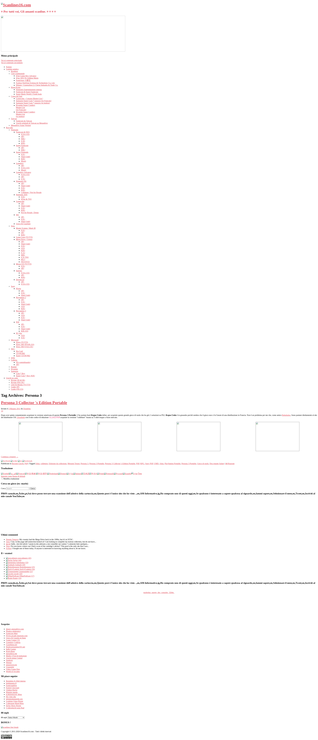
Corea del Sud (16, 96)
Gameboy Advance (23, 172)
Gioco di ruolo (203, 464)
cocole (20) (17, 574)
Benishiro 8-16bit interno (16, 681)
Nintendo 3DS (21, 195)
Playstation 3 (21, 311)
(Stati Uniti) (25, 157)
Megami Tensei (74, 464)
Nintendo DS (21, 181)
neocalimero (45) (24, 558)
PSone (18, 289)
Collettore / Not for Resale (31, 192)
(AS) (23, 248)
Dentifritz (27, 409)
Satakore (9, 660)
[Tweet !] (315, 29)
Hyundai (14, 369)
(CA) (23, 253)
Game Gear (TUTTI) (24, 237)
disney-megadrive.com (15, 629)
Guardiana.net (11, 645)
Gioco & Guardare (23, 224)
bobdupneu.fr (11, 683)
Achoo (8, 548)
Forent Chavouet (12, 688)
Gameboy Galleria (13, 642)
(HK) (23, 139)
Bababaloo (286, 415)
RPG (142, 464)
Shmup (9, 663)
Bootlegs (14, 71)
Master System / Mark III (26, 228)
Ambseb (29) (20, 565)
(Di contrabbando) (23, 362)
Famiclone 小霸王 (23, 80)
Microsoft (15, 340)
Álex (8, 546)
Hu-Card (19, 351)
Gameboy (20, 163)
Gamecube (20, 201)
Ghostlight (21, 417)
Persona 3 (84, 464)
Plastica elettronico (13, 631)
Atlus (37, 464)
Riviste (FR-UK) (17, 382)
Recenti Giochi (18, 464)
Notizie (9, 67)
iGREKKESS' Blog (14, 694)
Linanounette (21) (25, 571)
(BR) (23, 255)
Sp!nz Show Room (13, 706)
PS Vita (19, 333)
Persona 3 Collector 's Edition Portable (34, 402)
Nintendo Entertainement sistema (29, 90)
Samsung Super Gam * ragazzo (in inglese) (33, 103)
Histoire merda (12, 692)
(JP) (22, 137)
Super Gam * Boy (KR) (25, 376)
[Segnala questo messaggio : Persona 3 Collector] (27, 461)
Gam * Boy (20, 373)
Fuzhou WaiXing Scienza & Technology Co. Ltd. (35, 83)
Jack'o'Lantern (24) (27, 569)
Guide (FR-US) (17, 389)
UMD (156, 464)
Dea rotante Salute (217, 464)
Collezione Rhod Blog (15, 703)
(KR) (23, 143)
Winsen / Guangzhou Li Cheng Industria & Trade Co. (37, 85)
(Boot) (23, 161)
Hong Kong (15, 87)
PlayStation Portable (172, 464)
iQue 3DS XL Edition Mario (27, 78)
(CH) (23, 141)
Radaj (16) (17, 578)
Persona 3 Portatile (96, 464)
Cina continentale (18, 74)
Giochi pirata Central (14, 658)
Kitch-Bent (10, 651)
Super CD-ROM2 (23, 356)
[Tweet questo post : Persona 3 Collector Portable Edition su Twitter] (14, 461)
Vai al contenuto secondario (12, 63)
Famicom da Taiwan (24, 121)
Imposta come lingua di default (13, 476)
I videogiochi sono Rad (15, 708)
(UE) (23, 154)
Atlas (161, 464)
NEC (13, 349)
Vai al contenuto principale (11, 60)
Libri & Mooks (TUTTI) (20, 385)
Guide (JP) (15, 387)
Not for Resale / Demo (30, 213)
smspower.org (11, 665)
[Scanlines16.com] (16, 5)
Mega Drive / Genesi (24, 239)
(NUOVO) (25, 262)
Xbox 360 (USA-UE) (24, 347)
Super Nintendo (22, 152)
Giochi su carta (12, 378)
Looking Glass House (14, 701)
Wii (17, 215)
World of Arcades (13, 671)
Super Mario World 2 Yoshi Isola (29, 94)
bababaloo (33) (22, 563)
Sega (13, 226)
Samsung (14, 371)
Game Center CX (13, 640)
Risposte (230, 464)
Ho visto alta (11, 697)
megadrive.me (11, 654)
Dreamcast (20, 280)
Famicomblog (11, 685)
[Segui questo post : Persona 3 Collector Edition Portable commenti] (20, 461)
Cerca (3, 488)
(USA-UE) (25, 134)
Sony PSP (149, 464)
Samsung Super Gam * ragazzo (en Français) (33, 101)
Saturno (19, 271)
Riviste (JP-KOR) (18, 380)
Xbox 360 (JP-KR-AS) (25, 344)
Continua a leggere (9, 457)
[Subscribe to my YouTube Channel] (315, 36)
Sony (13, 286)
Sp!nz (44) (17, 560)
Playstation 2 (21, 297)
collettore (44, 464)
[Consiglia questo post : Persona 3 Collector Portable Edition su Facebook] (5, 461)
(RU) (23, 259)
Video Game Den (13, 669)
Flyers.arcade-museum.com (16, 636)
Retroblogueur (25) (27, 567)
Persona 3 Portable (188, 464)
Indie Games (11, 649)
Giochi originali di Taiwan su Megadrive (32, 123)
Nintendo (14, 130)
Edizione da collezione (58, 464)
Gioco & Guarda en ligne (16, 638)
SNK (13, 358)
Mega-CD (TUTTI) (23, 264)
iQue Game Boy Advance (26, 76)
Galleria (14, 360)
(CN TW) (25, 257)
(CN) (23, 179)
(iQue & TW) (26, 199)
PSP (17, 322)
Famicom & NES (23, 132)
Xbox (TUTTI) (22, 342)
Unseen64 (10, 667)
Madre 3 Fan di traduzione (16, 656)
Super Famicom (22, 145)
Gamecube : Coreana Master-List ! (29, 98)
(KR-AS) (24, 331)
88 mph (4, 717)
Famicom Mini (12, 633)
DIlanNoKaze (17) (26, 576)
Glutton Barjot (11, 690)
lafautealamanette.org (14, 699)
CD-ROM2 (20, 353)
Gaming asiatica (12, 69)
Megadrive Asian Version (21, 125)
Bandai (14, 367)
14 (2, 411)
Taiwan (14, 119)
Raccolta (9, 128)
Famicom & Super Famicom (27, 92)
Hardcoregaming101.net (15, 647)
